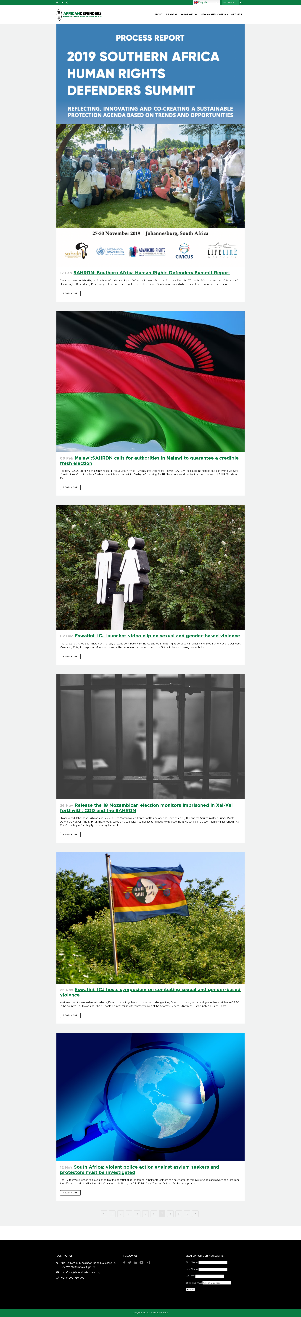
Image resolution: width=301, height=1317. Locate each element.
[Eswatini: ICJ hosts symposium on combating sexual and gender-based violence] (150, 918)
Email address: (194, 1283)
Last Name (192, 1269)
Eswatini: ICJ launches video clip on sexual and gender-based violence (157, 636)
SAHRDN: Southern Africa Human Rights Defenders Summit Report (152, 273)
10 (187, 1213)
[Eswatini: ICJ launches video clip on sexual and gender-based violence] (150, 567)
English (202, 2)
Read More (70, 293)
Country (190, 1276)
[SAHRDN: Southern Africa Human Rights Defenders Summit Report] (150, 145)
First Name (192, 1262)
